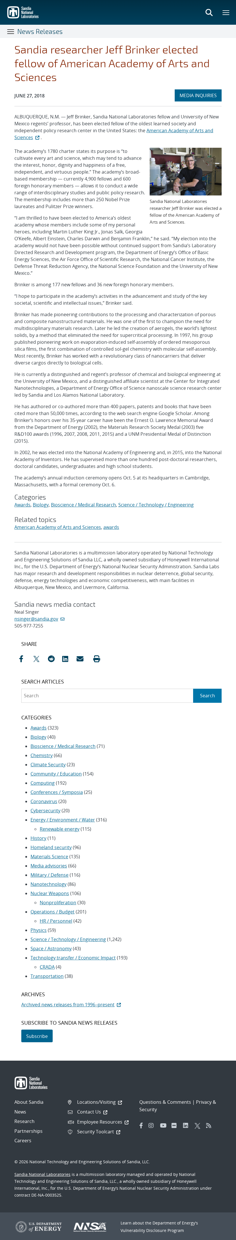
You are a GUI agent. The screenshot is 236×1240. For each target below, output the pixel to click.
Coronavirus (44, 801)
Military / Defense (49, 875)
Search (207, 695)
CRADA (47, 967)
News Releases (40, 31)
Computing (43, 783)
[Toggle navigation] (11, 31)
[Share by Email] (82, 659)
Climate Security (48, 764)
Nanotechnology (48, 884)
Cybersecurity (45, 810)
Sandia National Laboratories (42, 1174)
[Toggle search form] (209, 12)
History (38, 838)
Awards (22, 505)
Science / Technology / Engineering (156, 505)
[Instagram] (153, 1125)
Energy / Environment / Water (63, 820)
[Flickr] (176, 1125)
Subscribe (37, 1036)
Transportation (47, 976)
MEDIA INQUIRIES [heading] (200, 95)
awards (111, 527)
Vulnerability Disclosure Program (152, 1230)
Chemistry (42, 755)
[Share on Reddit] (53, 659)
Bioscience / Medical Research (83, 505)
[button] (96, 659)
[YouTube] (164, 1125)
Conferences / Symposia (57, 792)
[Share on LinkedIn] (68, 659)
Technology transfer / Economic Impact (73, 958)
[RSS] (210, 1125)
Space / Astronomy (51, 948)
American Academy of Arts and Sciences (57, 527)
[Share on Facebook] (25, 659)
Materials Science (49, 856)
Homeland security (51, 847)
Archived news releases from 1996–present (68, 1004)
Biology (41, 505)
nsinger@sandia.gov (36, 619)
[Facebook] (141, 1125)
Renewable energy (59, 829)
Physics (39, 930)
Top (219, 1233)
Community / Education (56, 774)
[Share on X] (39, 659)
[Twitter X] (199, 1125)
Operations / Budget (53, 912)
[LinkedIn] (187, 1125)
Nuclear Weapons (50, 893)
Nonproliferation (58, 902)
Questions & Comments (165, 1102)
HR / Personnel (56, 921)
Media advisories (49, 866)
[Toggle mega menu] (226, 12)
